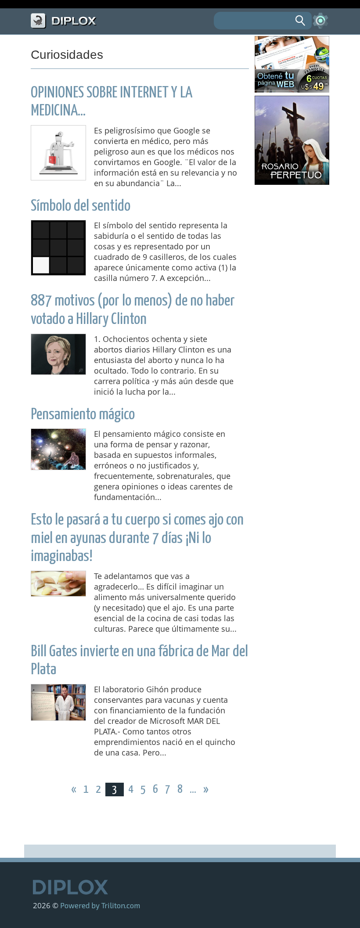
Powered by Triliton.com (100, 905)
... (194, 789)
